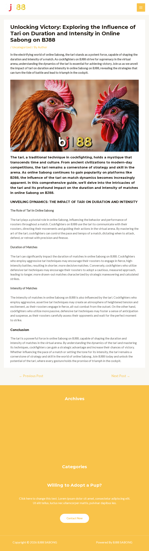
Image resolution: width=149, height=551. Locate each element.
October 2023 (74, 444)
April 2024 (75, 417)
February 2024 (74, 426)
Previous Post (31, 376)
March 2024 (74, 421)
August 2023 (74, 453)
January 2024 (74, 430)
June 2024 (74, 408)
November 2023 (74, 439)
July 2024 (74, 403)
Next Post (121, 376)
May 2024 (74, 412)
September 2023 (74, 448)
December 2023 (74, 435)
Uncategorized (21, 47)
